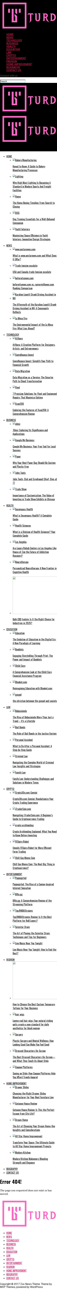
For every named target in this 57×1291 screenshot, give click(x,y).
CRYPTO (11, 55)
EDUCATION (13, 49)
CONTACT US (13, 70)
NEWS (9, 37)
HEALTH (10, 46)
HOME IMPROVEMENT (19, 64)
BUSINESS (12, 43)
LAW (8, 52)
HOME (9, 34)
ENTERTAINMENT (16, 58)
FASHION (11, 61)
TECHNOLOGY (14, 40)
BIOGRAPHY (13, 67)
